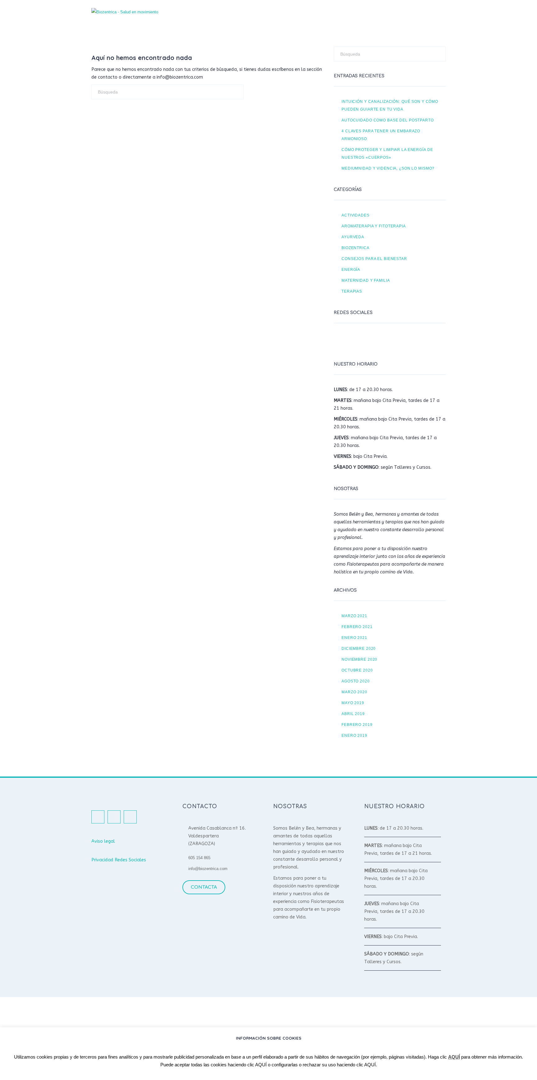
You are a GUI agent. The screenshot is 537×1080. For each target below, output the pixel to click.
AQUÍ (454, 1056)
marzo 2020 (354, 692)
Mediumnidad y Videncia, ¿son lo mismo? (388, 168)
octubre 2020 (357, 670)
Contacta (204, 887)
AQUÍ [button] (261, 1064)
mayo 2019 (353, 703)
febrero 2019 (357, 724)
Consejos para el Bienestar (374, 259)
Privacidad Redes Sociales (118, 860)
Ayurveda (353, 237)
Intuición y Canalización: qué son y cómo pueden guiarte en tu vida (390, 105)
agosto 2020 (356, 681)
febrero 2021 (357, 627)
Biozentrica (355, 248)
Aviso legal (103, 841)
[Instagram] (355, 340)
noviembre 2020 (359, 659)
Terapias (352, 291)
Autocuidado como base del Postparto (388, 120)
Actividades (355, 215)
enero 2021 (354, 638)
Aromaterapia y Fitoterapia (374, 226)
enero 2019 (354, 735)
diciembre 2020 (359, 648)
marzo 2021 (354, 616)
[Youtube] (371, 340)
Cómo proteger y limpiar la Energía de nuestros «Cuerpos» (387, 153)
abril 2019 (353, 714)
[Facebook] (340, 340)
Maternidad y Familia (366, 280)
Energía (351, 269)
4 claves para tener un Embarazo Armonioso (381, 135)
